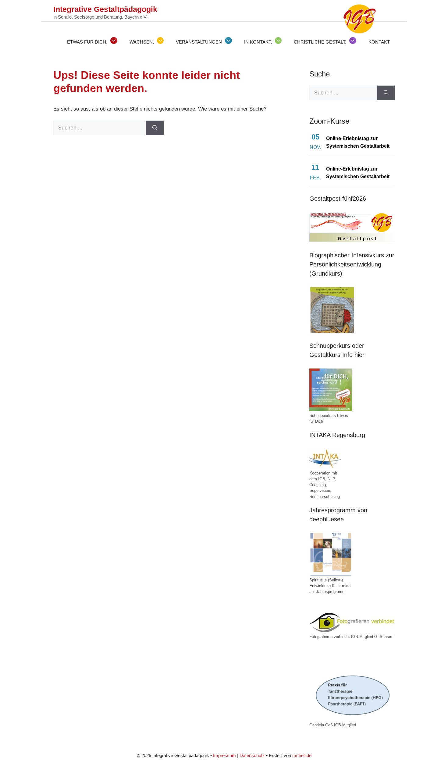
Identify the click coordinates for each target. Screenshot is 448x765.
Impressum (224, 755)
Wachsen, (142, 41)
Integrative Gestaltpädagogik (105, 9)
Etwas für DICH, (87, 41)
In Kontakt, (258, 41)
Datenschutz (252, 755)
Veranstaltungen (199, 41)
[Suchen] (155, 128)
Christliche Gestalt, (320, 41)
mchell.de (301, 755)
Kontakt (379, 41)
